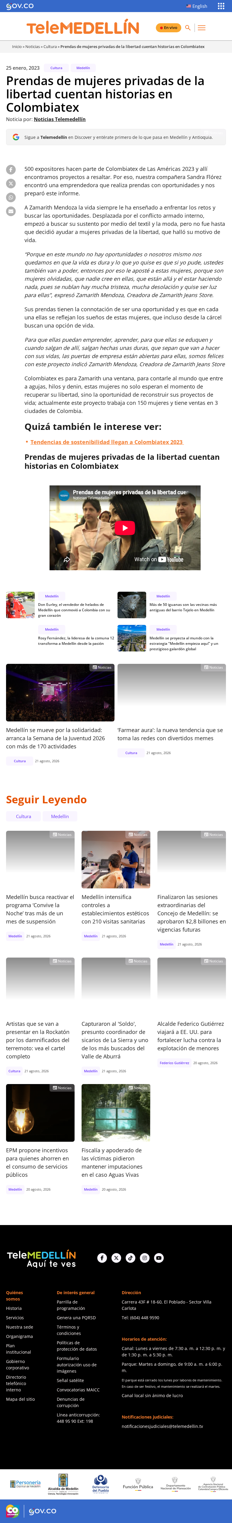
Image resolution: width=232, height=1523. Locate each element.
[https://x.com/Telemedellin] (116, 1258)
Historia (14, 1308)
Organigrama (19, 1336)
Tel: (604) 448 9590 (140, 1317)
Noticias (32, 46)
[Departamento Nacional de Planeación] (152, 1484)
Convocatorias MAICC (78, 1390)
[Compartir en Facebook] (11, 169)
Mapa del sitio (20, 1399)
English (199, 6)
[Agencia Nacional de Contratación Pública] (190, 1484)
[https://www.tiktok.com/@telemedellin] (130, 1258)
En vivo (170, 27)
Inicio (17, 46)
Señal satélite (70, 1380)
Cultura (50, 46)
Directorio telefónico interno (16, 1383)
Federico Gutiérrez (174, 1063)
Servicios (15, 1317)
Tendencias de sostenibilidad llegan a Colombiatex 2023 (107, 442)
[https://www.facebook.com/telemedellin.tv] (102, 1258)
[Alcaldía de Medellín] (39, 1484)
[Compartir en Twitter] (11, 183)
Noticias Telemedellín (60, 119)
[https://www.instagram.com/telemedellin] (145, 1258)
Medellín (83, 68)
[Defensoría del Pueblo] (77, 1484)
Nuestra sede (19, 1327)
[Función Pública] (115, 1484)
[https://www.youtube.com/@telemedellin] (159, 1258)
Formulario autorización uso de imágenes (77, 1364)
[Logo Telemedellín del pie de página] (41, 1258)
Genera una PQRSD (76, 1317)
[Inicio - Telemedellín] (83, 26)
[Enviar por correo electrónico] (11, 211)
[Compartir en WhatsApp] (11, 197)
